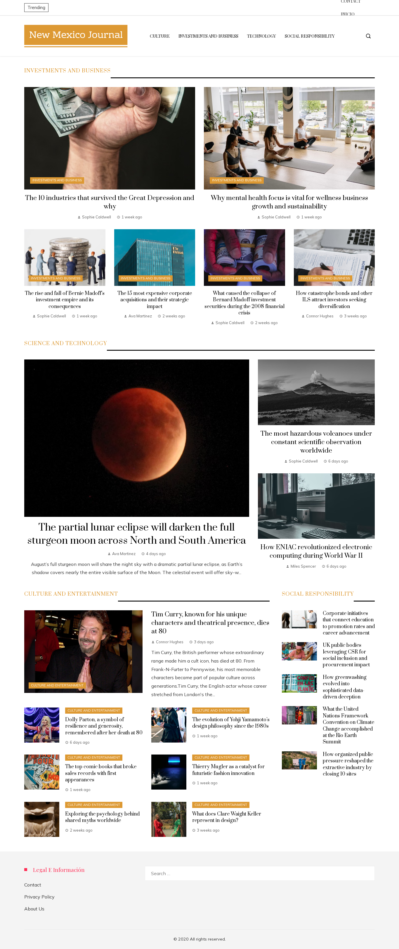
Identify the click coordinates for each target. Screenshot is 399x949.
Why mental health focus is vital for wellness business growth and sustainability (289, 202)
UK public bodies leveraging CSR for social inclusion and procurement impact (346, 655)
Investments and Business (57, 180)
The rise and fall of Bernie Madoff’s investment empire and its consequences (65, 300)
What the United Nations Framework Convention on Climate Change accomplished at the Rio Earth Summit (348, 725)
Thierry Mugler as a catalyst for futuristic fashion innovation (228, 770)
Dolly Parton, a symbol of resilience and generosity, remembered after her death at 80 (104, 726)
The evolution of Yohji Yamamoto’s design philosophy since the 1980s (231, 723)
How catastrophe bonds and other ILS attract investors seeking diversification (334, 300)
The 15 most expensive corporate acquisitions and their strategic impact (154, 300)
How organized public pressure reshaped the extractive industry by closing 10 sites (348, 764)
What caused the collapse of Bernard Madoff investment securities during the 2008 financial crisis (244, 303)
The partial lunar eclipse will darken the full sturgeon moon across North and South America (136, 534)
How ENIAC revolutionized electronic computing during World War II (316, 551)
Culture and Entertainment (57, 685)
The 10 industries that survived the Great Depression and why (109, 202)
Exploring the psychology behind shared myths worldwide (102, 817)
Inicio (347, 14)
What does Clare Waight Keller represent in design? (226, 817)
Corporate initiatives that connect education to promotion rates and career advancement (349, 623)
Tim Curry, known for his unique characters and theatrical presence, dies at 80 (210, 623)
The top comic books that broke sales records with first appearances (100, 773)
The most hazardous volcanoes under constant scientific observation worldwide (316, 442)
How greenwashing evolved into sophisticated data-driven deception (345, 687)
